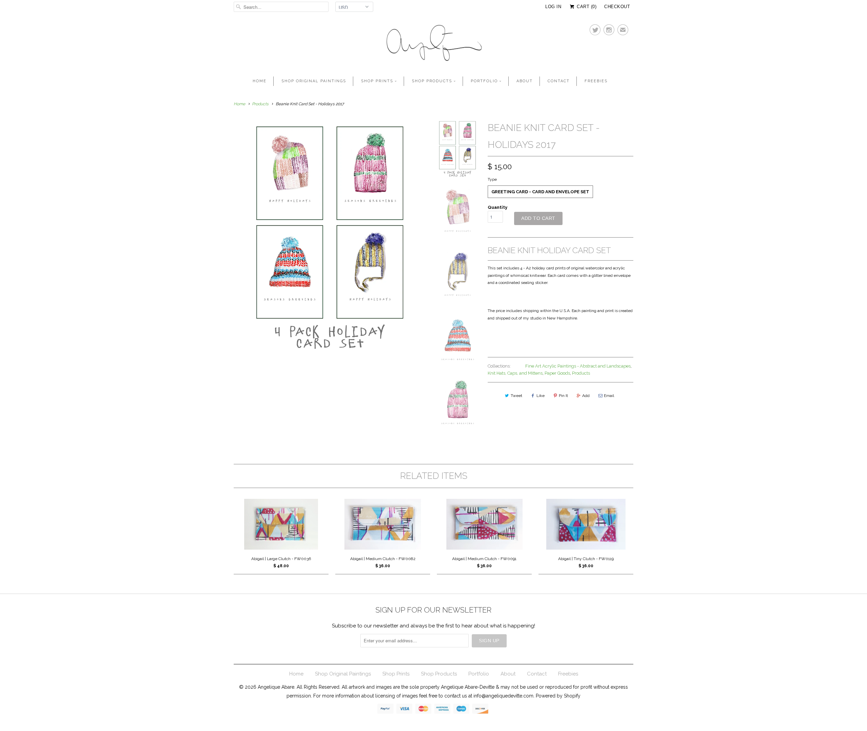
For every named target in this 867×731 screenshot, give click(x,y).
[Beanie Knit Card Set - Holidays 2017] (330, 237)
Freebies (596, 81)
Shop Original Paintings (313, 81)
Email (609, 395)
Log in (553, 6)
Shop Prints (377, 81)
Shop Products (432, 81)
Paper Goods (557, 373)
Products (260, 104)
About (524, 81)
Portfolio (484, 81)
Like (540, 395)
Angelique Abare (276, 687)
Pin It (563, 395)
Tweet (516, 395)
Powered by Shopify (558, 696)
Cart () (585, 6)
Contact (559, 81)
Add (586, 395)
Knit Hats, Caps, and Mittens (515, 373)
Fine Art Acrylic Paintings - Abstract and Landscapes (578, 366)
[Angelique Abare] (433, 44)
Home (260, 81)
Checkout (617, 6)
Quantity (497, 207)
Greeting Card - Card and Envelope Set (540, 191)
